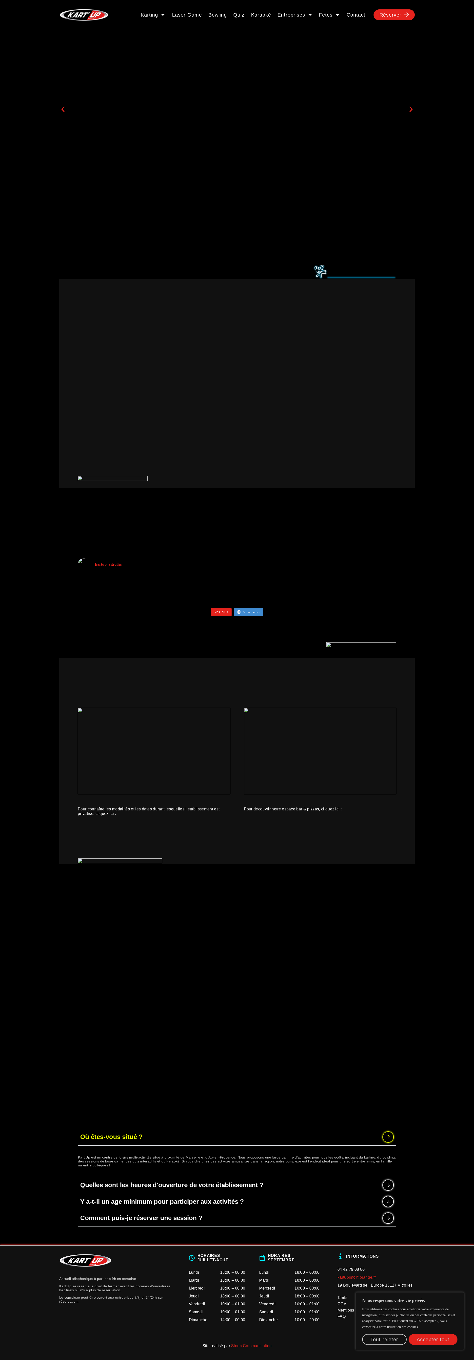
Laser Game (187, 15)
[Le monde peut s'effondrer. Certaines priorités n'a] (107, 583)
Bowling (217, 15)
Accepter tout (433, 1339)
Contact (356, 15)
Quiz (238, 15)
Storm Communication (251, 1346)
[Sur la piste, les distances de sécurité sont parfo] (367, 581)
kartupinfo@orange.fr (356, 1277)
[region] (410, 1321)
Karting (149, 15)
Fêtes (326, 15)
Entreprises (291, 15)
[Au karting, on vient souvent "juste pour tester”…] (302, 590)
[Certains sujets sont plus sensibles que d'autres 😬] (237, 583)
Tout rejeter (384, 1339)
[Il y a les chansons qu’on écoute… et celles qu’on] (172, 590)
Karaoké (261, 15)
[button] (63, 109)
